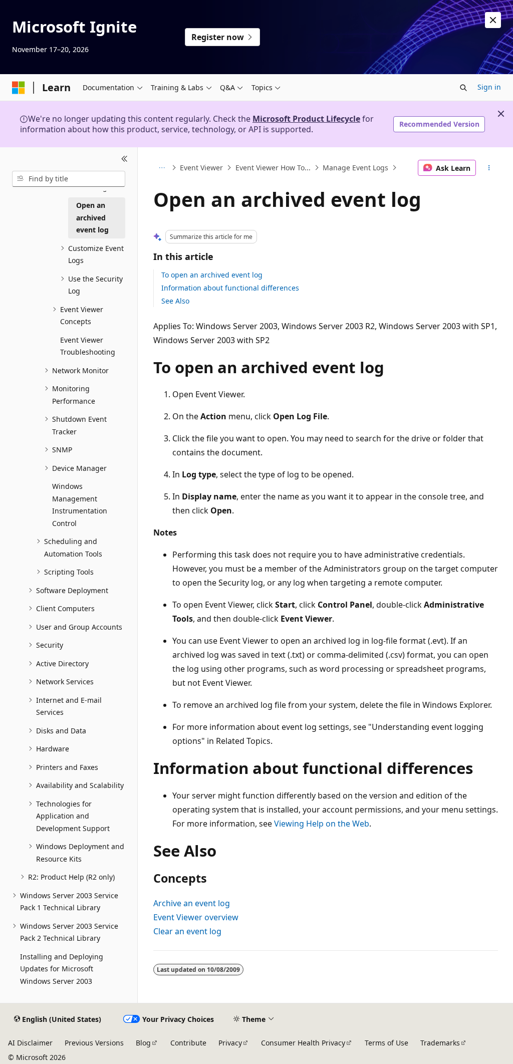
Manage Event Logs (355, 167)
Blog (143, 1042)
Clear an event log (187, 931)
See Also (175, 301)
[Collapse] (124, 159)
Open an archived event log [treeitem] (92, 217)
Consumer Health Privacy (303, 1042)
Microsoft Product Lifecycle (306, 118)
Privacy (230, 1042)
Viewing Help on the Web (321, 823)
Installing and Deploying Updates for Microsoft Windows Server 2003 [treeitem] (61, 969)
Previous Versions (94, 1042)
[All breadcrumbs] (162, 168)
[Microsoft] (18, 87)
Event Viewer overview (195, 917)
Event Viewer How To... (273, 167)
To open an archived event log (212, 275)
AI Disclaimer (30, 1042)
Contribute (188, 1042)
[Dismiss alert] (493, 20)
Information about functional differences (230, 288)
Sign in (489, 87)
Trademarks (440, 1042)
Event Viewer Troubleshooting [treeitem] (87, 346)
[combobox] (68, 179)
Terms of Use (386, 1042)
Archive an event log (191, 903)
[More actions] (488, 168)
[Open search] (463, 88)
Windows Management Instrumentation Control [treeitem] (79, 504)
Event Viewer (201, 167)
